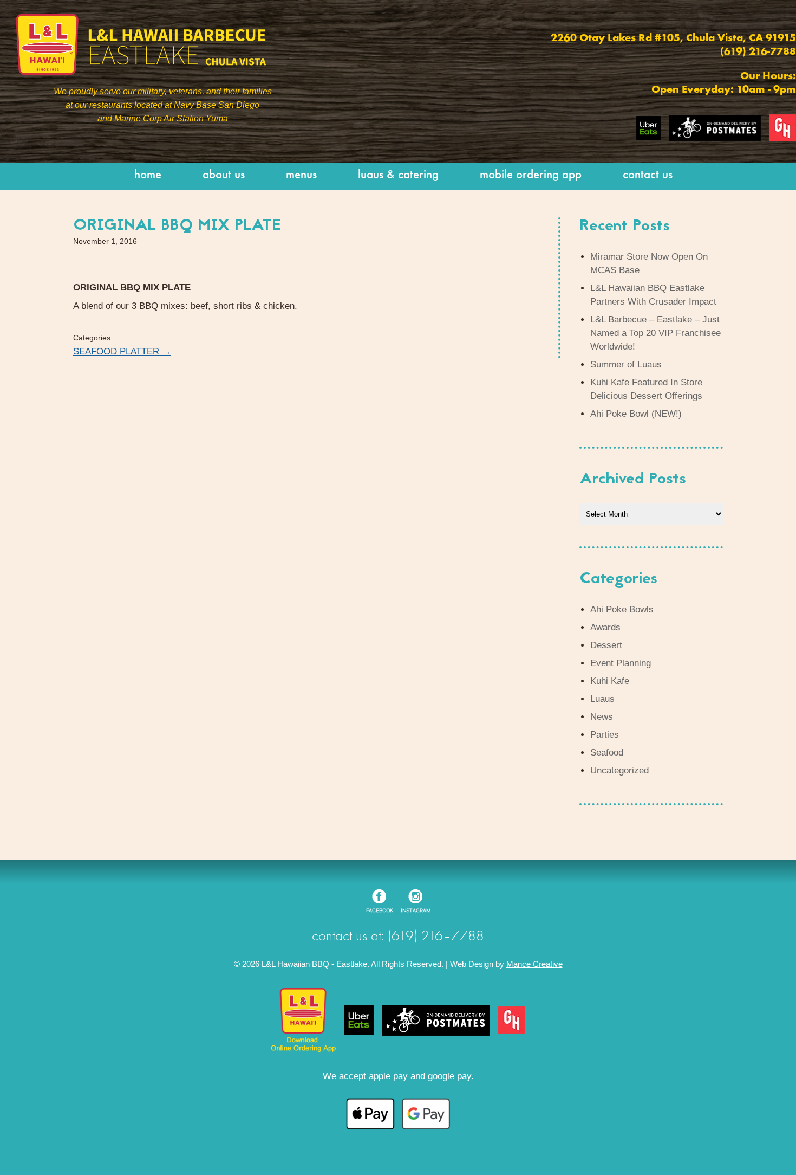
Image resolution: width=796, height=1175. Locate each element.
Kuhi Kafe (609, 681)
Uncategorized (619, 770)
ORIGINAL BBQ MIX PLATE (177, 226)
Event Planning (620, 663)
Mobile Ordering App (531, 175)
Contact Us (648, 175)
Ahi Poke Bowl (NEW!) (636, 414)
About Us (224, 175)
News (601, 717)
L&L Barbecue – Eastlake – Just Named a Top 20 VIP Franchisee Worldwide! (655, 333)
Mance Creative (534, 964)
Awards (605, 627)
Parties (604, 734)
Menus (301, 175)
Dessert (606, 645)
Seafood (606, 752)
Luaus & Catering (398, 175)
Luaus (602, 699)
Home (147, 175)
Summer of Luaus (626, 364)
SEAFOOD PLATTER (122, 351)
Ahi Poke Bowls (622, 609)
